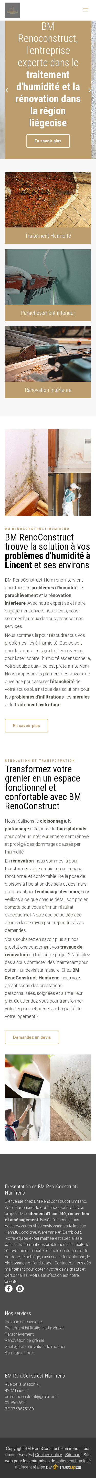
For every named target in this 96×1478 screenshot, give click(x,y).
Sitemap (72, 1455)
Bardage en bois (19, 1352)
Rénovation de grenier (24, 1340)
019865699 (15, 1402)
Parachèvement (19, 1334)
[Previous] (7, 90)
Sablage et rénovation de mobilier (35, 1346)
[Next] (89, 90)
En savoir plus (48, 141)
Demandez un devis (32, 1037)
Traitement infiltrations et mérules (35, 1328)
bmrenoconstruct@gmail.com (32, 1396)
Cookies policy (48, 1455)
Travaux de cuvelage (23, 1321)
